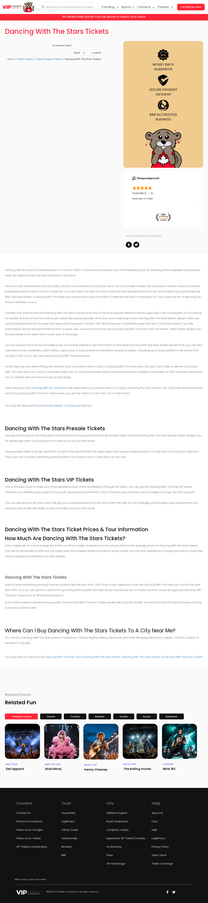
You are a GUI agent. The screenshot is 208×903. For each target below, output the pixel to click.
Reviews (66, 847)
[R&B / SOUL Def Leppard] (22, 741)
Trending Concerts (21, 716)
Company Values (117, 830)
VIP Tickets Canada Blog (31, 847)
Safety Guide (69, 830)
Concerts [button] (144, 7)
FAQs (155, 821)
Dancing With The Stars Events (101, 657)
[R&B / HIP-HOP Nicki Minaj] (61, 741)
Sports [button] (126, 7)
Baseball (99, 716)
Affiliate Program (116, 813)
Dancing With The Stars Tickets (183, 657)
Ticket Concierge (162, 863)
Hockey (124, 716)
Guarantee (68, 813)
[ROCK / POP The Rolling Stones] (140, 741)
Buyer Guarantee (117, 821)
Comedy (75, 716)
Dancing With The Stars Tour (63, 657)
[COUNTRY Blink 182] (179, 741)
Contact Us (23, 813)
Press (109, 855)
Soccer (146, 716)
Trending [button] (108, 7)
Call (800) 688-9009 (191, 7)
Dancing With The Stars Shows (141, 657)
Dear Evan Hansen (52, 406)
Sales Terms (159, 855)
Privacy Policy (160, 847)
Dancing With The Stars (45, 388)
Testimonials (69, 838)
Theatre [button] (163, 7)
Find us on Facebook (29, 821)
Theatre (51, 716)
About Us (157, 813)
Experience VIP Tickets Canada (125, 838)
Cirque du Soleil (77, 406)
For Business (114, 847)
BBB (63, 855)
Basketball (171, 716)
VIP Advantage (115, 863)
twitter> (136, 245)
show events (87, 52)
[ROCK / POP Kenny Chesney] (100, 741)
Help (154, 830)
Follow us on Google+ (30, 830)
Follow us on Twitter (28, 838)
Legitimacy (68, 821)
